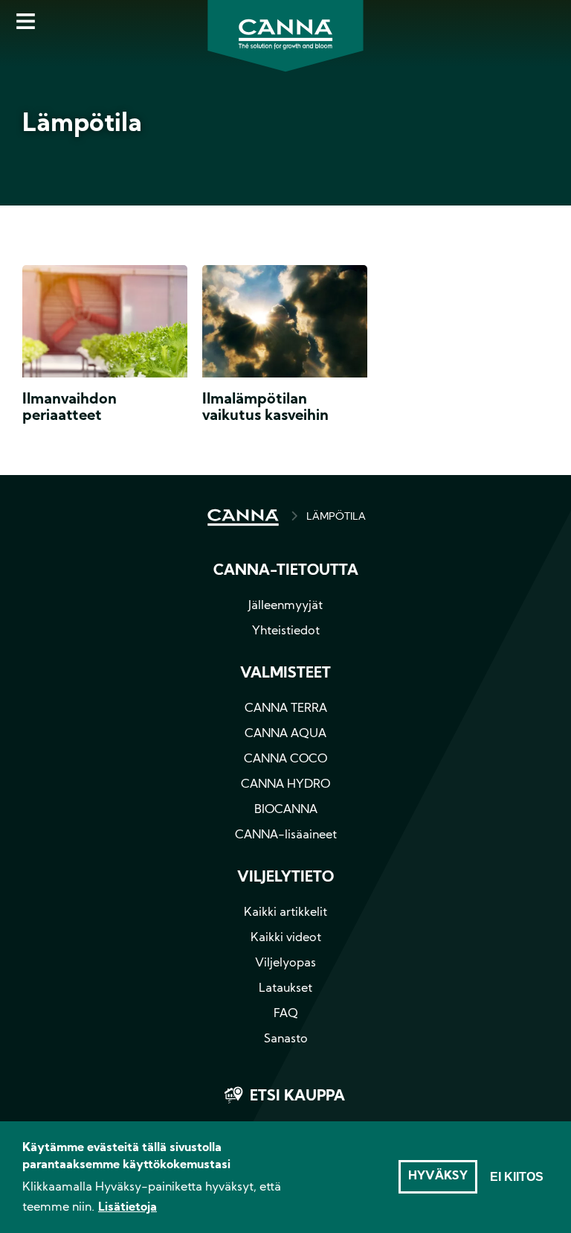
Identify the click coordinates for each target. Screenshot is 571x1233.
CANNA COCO (285, 759)
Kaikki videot (286, 938)
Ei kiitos (516, 1176)
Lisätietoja (127, 1208)
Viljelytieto (285, 877)
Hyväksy (438, 1176)
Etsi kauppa (297, 1096)
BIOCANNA (285, 810)
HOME (243, 517)
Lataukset (285, 989)
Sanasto (286, 1039)
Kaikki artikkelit (285, 913)
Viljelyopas (285, 963)
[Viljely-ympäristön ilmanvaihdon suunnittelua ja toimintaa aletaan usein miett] (104, 324)
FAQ (286, 1014)
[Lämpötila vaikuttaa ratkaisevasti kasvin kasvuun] (284, 324)
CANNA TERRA (286, 709)
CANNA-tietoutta (285, 571)
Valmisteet (285, 673)
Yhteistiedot (286, 631)
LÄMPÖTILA (336, 517)
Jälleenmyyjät (285, 606)
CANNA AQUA (285, 734)
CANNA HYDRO (285, 785)
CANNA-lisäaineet (286, 835)
